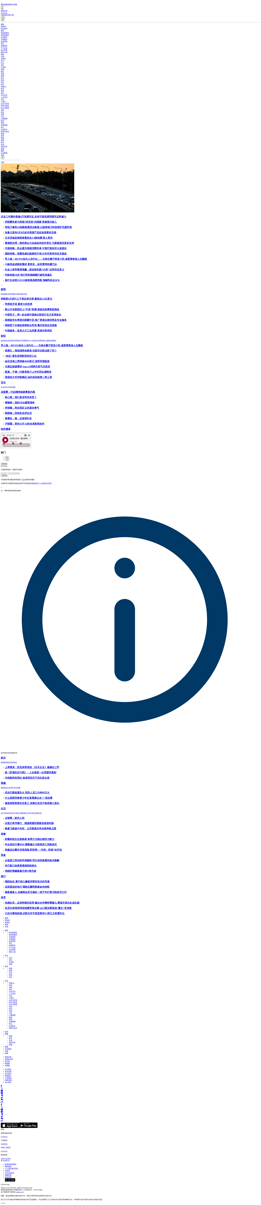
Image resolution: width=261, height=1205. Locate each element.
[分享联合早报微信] (130, 1100)
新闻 (3, 289)
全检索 (7, 1171)
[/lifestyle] (6, 808)
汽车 (10, 1013)
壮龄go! (11, 983)
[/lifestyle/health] (6, 833)
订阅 (2, 162)
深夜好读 (38, 813)
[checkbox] (1, 487)
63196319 (4, 1137)
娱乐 (2, 71)
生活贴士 (12, 1026)
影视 (5, 762)
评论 (5, 387)
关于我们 (8, 1069)
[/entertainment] (6, 757)
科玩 (9, 813)
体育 (2, 136)
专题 (2, 155)
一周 (7, 460)
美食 (3, 855)
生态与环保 (13, 1000)
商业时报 (8, 1177)
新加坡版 (4, 4)
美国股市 (25, 340)
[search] (2, 157)
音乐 (9, 762)
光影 (10, 1006)
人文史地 (12, 993)
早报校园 (12, 1021)
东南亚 (3, 58)
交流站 (9, 387)
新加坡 (3, 26)
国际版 (9, 4)
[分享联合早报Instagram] (130, 1093)
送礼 (15, 762)
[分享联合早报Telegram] (130, 1095)
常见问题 (8, 1071)
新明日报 (4, 11)
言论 (2, 61)
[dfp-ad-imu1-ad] (1, 285)
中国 (2, 56)
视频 (2, 138)
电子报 (11, 15)
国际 (2, 54)
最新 (2, 24)
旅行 (3, 876)
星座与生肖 (13, 1028)
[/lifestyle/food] (6, 855)
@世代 (11, 998)
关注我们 (8, 1073)
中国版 (14, 4)
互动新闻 (4, 153)
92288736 (6, 1160)
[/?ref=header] (4, 13)
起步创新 (38, 340)
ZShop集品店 (9, 1173)
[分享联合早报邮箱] (130, 1102)
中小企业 (32, 340)
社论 (2, 387)
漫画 (13, 387)
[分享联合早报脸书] (130, 1086)
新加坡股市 (52, 340)
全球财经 (12, 937)
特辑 (10, 1019)
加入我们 (8, 1082)
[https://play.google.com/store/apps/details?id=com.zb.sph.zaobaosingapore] (28, 1127)
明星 (2, 762)
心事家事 (22, 813)
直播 (18, 788)
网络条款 (8, 1166)
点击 (23, 479)
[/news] (6, 289)
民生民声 (9, 294)
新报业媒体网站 (10, 1164)
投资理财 (15, 340)
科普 (10, 1011)
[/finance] (6, 336)
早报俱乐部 (5, 15)
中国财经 (12, 939)
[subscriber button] (2, 19)
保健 (2, 133)
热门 (2, 813)
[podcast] (11, 429)
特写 (5, 813)
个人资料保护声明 (44, 483)
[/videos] (6, 783)
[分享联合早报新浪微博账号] (130, 1097)
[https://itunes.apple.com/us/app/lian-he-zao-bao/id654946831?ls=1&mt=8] (10, 1127)
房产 (20, 340)
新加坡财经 (13, 934)
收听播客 (6, 429)
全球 (7, 340)
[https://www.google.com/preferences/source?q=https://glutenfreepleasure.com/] (10, 1181)
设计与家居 (13, 1004)
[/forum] (6, 382)
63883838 (4, 1144)
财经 (2, 31)
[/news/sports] (6, 897)
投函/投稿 (8, 1080)
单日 (7, 457)
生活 (2, 84)
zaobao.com (20, 1192)
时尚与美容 (15, 813)
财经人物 (45, 340)
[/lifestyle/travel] (6, 876)
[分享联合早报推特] (130, 1088)
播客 (2, 151)
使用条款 (33, 483)
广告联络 (8, 1078)
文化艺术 (28, 813)
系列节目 (14, 788)
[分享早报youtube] (130, 1091)
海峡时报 (8, 1175)
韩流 (12, 762)
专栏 (33, 813)
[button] (130, 19)
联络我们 (8, 1076)
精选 (10, 1017)
